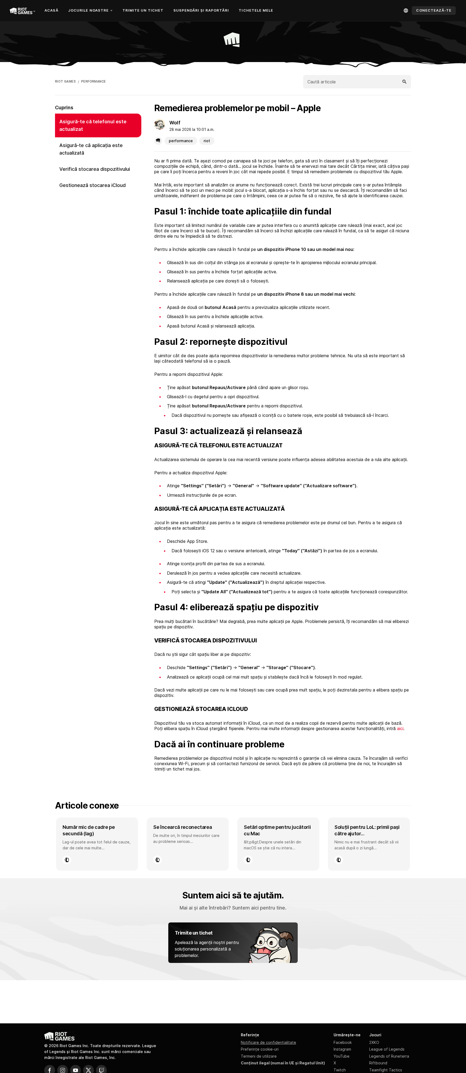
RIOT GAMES (65, 81)
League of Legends (387, 1049)
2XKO (374, 1042)
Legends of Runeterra (389, 1056)
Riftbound (378, 1063)
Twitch (340, 1070)
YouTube (342, 1056)
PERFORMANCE (93, 81)
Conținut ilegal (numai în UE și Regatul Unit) (283, 1063)
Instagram (342, 1049)
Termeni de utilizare (259, 1056)
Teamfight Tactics (385, 1070)
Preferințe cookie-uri (260, 1049)
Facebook (343, 1042)
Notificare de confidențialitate (268, 1042)
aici (400, 728)
